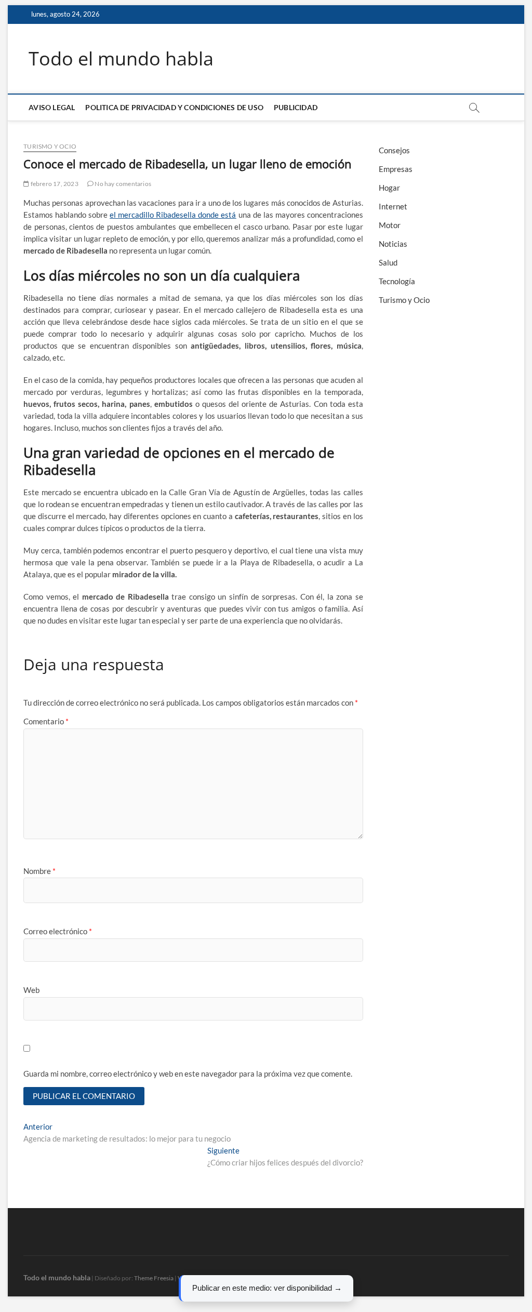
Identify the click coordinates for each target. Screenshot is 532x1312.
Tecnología (397, 281)
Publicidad (295, 107)
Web (31, 990)
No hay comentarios (122, 184)
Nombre (39, 871)
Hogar (389, 187)
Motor (390, 225)
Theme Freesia (154, 1278)
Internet (393, 206)
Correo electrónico (57, 931)
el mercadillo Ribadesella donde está (173, 214)
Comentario (46, 721)
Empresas (396, 169)
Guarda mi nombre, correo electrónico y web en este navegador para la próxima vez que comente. (187, 1073)
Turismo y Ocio (49, 146)
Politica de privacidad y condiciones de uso (174, 107)
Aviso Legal (52, 107)
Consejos (394, 150)
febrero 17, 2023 (53, 184)
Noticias (393, 243)
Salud (388, 262)
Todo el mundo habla (121, 58)
